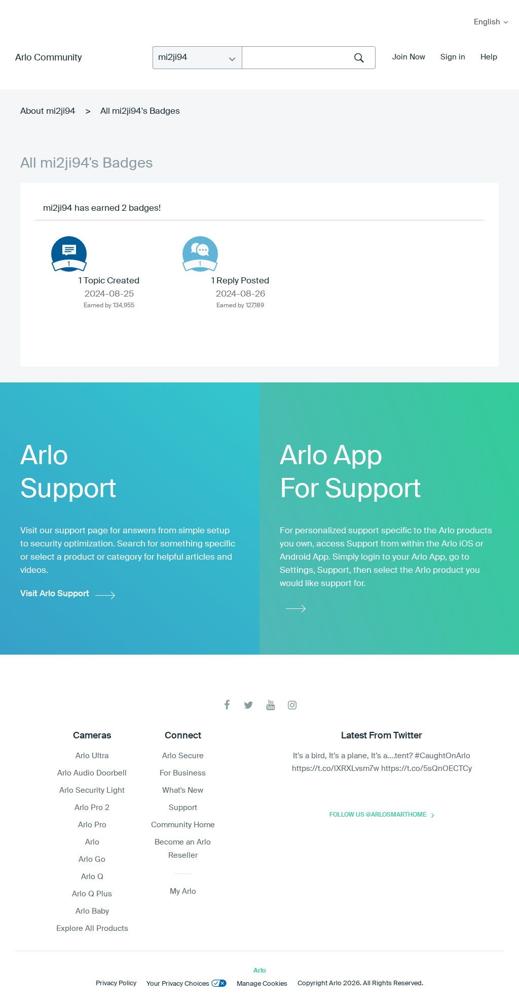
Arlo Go (92, 859)
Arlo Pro (92, 825)
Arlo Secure (183, 756)
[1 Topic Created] (69, 254)
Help (488, 57)
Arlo (92, 842)
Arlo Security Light (92, 790)
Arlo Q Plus (92, 894)
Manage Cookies (262, 984)
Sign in (452, 57)
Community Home (183, 825)
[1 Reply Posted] (200, 254)
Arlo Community (48, 57)
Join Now (408, 57)
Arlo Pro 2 (92, 808)
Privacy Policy (116, 983)
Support (183, 808)
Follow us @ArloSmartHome (377, 815)
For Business (183, 773)
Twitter (248, 705)
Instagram (292, 705)
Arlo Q (92, 877)
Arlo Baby (92, 911)
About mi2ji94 (48, 111)
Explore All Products (92, 928)
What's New (182, 790)
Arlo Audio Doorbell (92, 773)
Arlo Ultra (92, 756)
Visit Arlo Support (54, 594)
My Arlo (14, 6)
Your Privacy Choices (177, 984)
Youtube (270, 705)
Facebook (226, 705)
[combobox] (309, 57)
